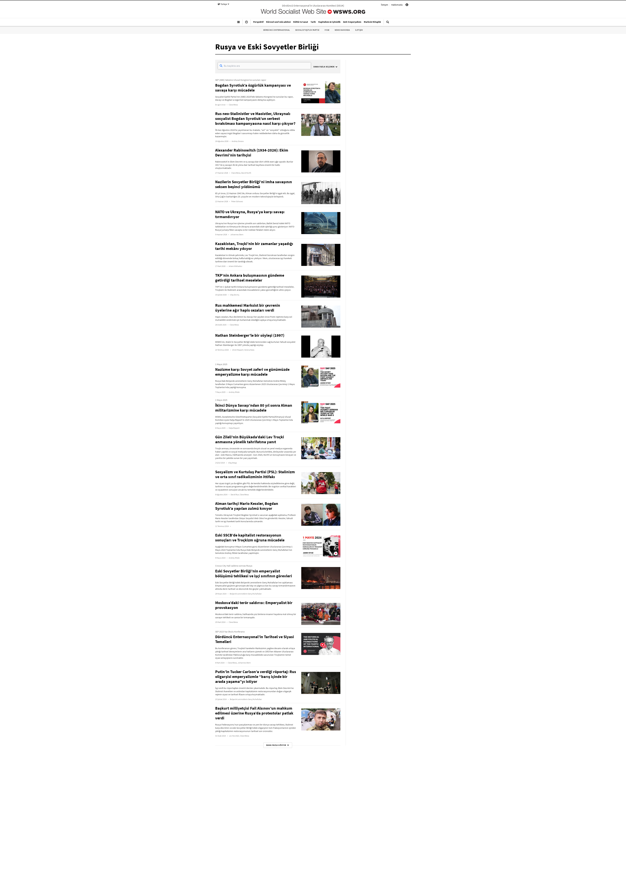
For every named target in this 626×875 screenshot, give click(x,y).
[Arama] (388, 23)
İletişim (384, 4)
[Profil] (407, 5)
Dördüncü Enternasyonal (276, 30)
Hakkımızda (396, 4)
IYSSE (327, 30)
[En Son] (246, 23)
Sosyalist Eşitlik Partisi (307, 30)
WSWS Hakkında (342, 30)
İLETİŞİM (359, 30)
